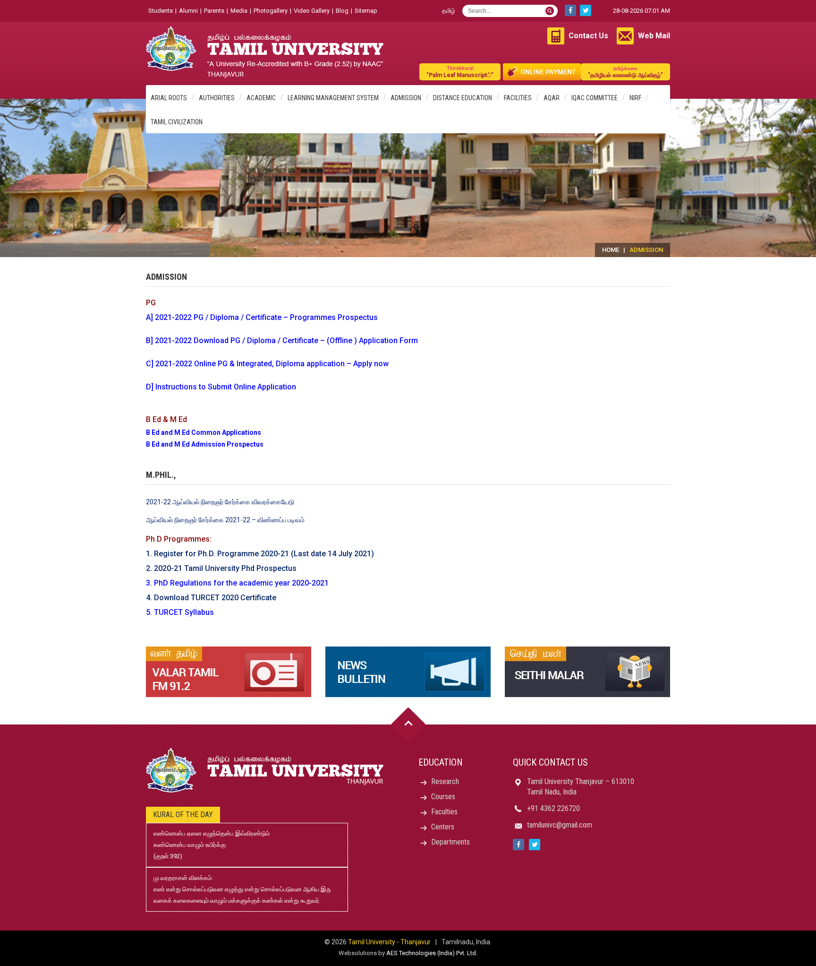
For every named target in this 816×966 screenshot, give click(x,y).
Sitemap (366, 10)
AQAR (552, 98)
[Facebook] (570, 10)
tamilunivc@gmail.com (559, 824)
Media (238, 10)
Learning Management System (333, 98)
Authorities (217, 98)
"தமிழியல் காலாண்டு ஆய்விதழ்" (625, 72)
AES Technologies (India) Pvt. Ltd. (431, 953)
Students (160, 10)
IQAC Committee (594, 98)
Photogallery (271, 10)
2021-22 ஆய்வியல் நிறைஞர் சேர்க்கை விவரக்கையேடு (220, 502)
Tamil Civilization (177, 122)
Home (610, 249)
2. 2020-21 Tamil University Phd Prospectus (221, 568)
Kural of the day (183, 814)
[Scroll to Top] (408, 724)
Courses (443, 796)
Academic (261, 98)
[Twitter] (585, 10)
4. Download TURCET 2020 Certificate (211, 597)
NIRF (635, 98)
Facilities (518, 98)
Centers (442, 826)
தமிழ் (448, 10)
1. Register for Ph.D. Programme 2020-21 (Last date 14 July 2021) (260, 553)
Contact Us (588, 35)
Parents (214, 10)
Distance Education (462, 98)
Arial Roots (169, 98)
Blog (342, 10)
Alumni (188, 10)
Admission (406, 98)
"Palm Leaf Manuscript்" (459, 72)
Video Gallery (312, 10)
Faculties (444, 811)
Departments (450, 841)
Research (445, 781)
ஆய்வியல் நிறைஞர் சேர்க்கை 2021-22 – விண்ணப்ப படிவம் (225, 520)
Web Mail (654, 35)
